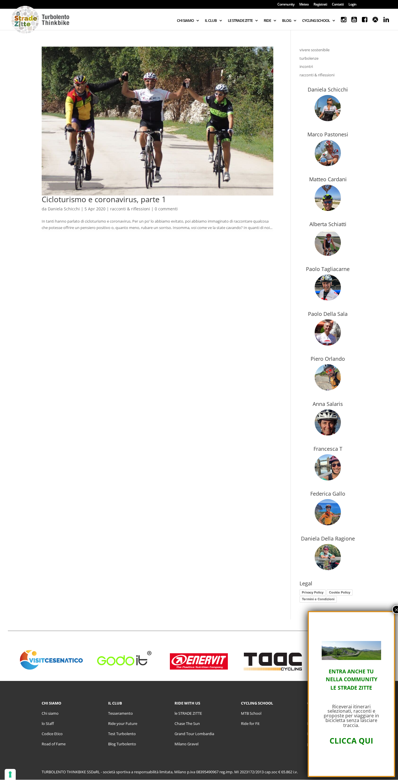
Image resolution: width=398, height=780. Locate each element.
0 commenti (166, 209)
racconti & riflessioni (130, 209)
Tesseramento (120, 713)
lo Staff (48, 723)
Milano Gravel (186, 743)
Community (285, 5)
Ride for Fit (250, 723)
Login (352, 5)
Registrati (320, 5)
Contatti (338, 5)
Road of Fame (54, 743)
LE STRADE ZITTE (240, 20)
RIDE (267, 20)
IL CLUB (211, 20)
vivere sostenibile (315, 49)
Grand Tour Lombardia (194, 733)
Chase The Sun (187, 723)
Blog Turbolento (122, 743)
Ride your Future (122, 723)
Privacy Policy (312, 592)
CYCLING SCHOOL (316, 20)
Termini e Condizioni (318, 599)
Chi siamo (50, 713)
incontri (306, 66)
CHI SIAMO (185, 20)
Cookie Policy (339, 592)
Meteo (304, 5)
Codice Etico (52, 733)
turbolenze (309, 58)
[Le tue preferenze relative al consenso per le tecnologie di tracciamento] (10, 774)
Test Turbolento (122, 733)
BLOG (286, 20)
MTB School (251, 713)
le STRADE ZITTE (188, 713)
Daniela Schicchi (64, 209)
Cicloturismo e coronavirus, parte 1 (104, 199)
